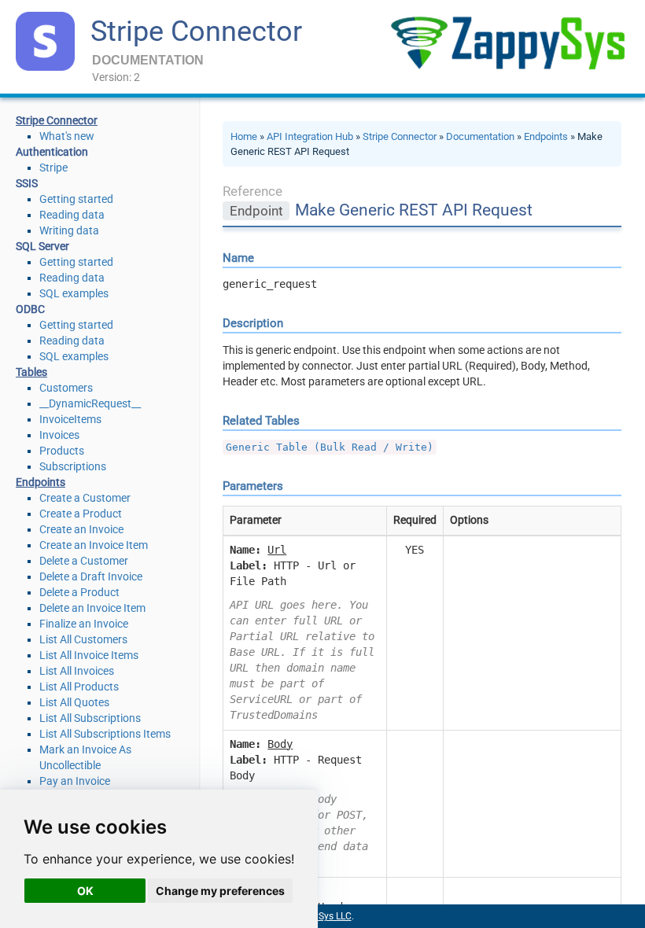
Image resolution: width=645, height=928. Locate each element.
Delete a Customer (83, 560)
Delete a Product (79, 592)
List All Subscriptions (90, 718)
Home (243, 136)
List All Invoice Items (88, 655)
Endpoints (546, 136)
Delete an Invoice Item (92, 608)
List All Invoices (76, 671)
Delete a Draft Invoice (90, 576)
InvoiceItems (70, 419)
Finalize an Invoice (83, 623)
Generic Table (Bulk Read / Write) (329, 447)
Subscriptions (72, 466)
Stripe (53, 167)
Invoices (59, 435)
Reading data (72, 214)
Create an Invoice (81, 529)
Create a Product (80, 513)
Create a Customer (85, 498)
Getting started (76, 199)
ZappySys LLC (322, 916)
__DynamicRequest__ (90, 403)
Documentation (480, 136)
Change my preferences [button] (220, 890)
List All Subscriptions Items (105, 733)
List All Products (79, 686)
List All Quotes (74, 702)
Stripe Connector (196, 31)
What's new (66, 136)
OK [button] (85, 890)
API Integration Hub (310, 136)
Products (61, 450)
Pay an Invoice (74, 781)
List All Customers (83, 639)
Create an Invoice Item (93, 545)
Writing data (69, 230)
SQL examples (74, 293)
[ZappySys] (507, 43)
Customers (66, 387)
